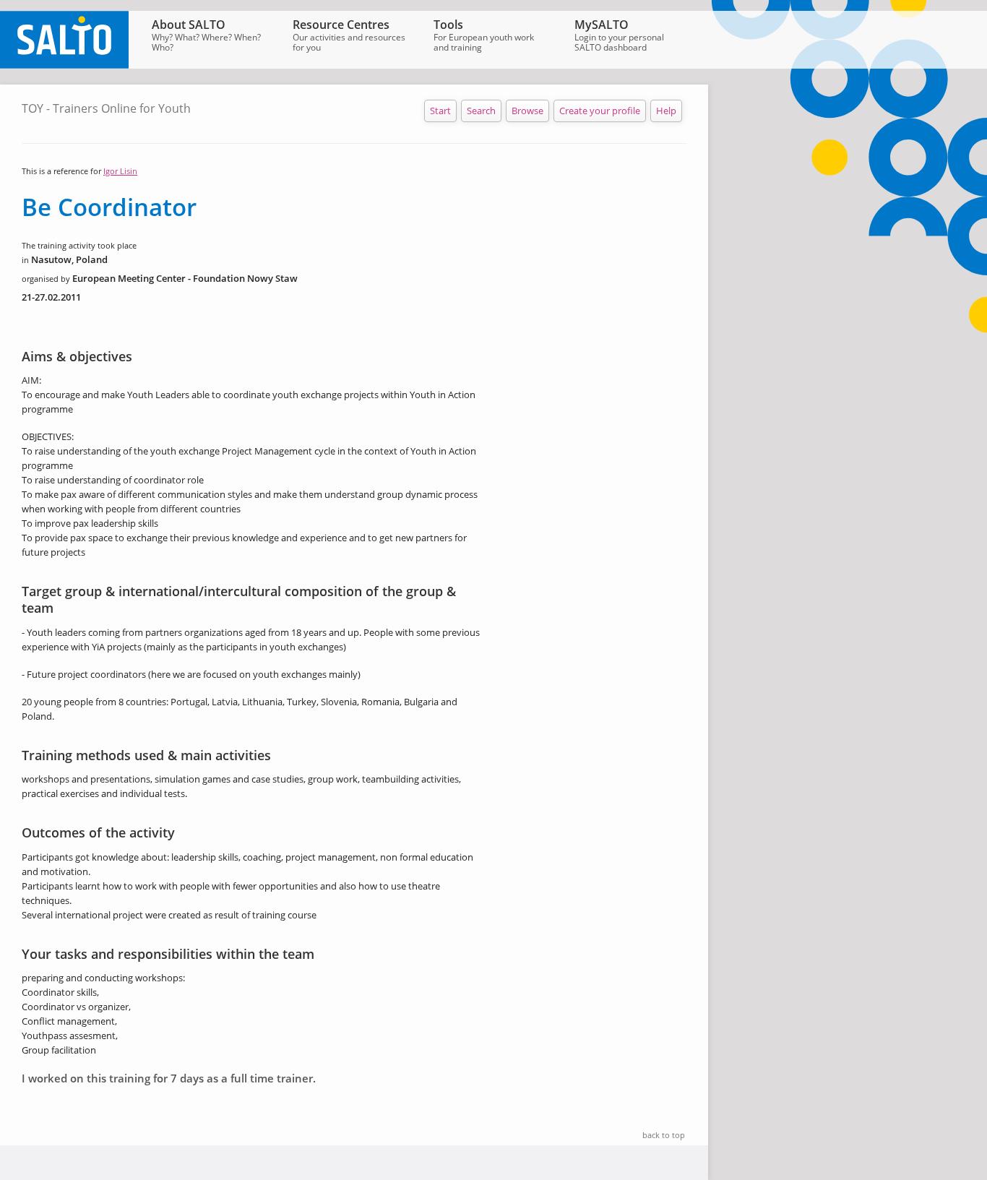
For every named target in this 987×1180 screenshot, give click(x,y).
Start (440, 110)
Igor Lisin (120, 170)
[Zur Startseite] (64, 65)
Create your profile (599, 110)
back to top (663, 1134)
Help (666, 110)
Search (481, 110)
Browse (527, 110)
